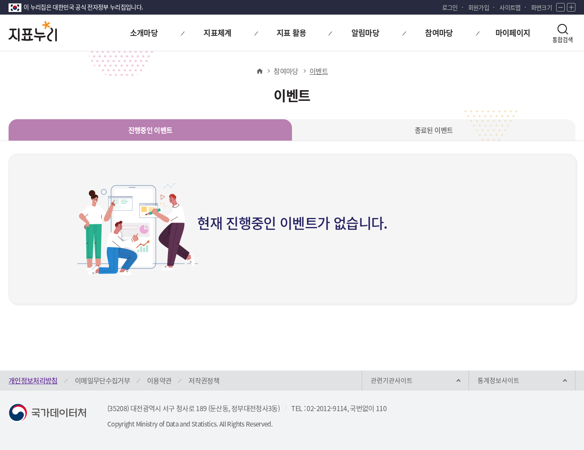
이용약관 (159, 380)
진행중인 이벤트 (150, 130)
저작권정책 (204, 380)
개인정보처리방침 (33, 380)
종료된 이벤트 (434, 130)
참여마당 (286, 71)
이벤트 (319, 71)
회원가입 (478, 7)
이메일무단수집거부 (102, 380)
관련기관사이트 (392, 380)
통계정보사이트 (498, 380)
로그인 (450, 7)
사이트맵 (509, 7)
